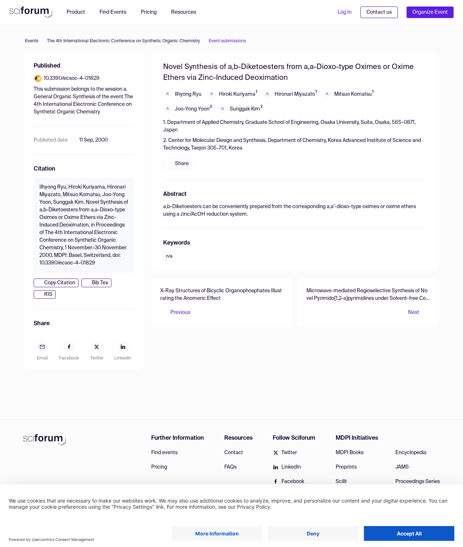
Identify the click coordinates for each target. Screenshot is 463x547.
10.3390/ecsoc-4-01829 (71, 78)
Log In (344, 12)
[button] (187, 12)
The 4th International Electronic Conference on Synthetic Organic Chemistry (123, 41)
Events (31, 41)
